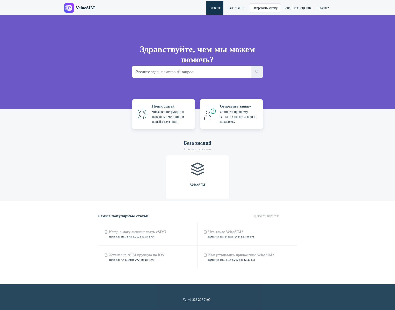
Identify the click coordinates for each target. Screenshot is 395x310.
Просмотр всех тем (197, 149)
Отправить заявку (265, 8)
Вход (286, 7)
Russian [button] (321, 7)
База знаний (236, 7)
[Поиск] (257, 72)
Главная (215, 7)
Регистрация (302, 7)
